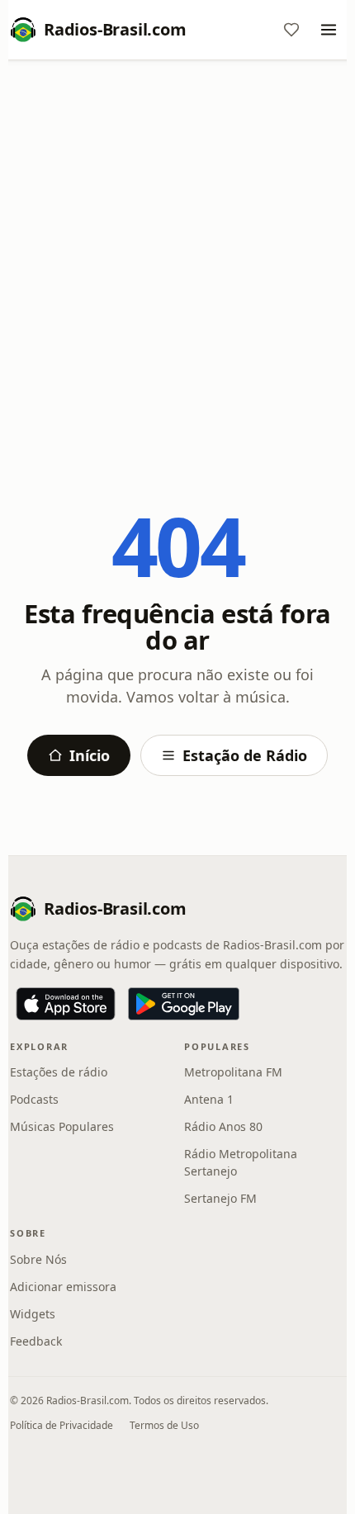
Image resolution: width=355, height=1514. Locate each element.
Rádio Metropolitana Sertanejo (240, 1162)
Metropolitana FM (233, 1072)
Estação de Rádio (244, 755)
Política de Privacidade (61, 1425)
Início (89, 755)
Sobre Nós (38, 1259)
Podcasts (34, 1099)
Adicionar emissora (63, 1286)
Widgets (32, 1314)
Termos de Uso (164, 1425)
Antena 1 (209, 1099)
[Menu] (328, 29)
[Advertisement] (177, 257)
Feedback (36, 1341)
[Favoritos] (291, 29)
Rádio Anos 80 (223, 1126)
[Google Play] (183, 1003)
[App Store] (65, 1003)
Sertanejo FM (220, 1198)
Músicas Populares (62, 1126)
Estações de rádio (58, 1072)
